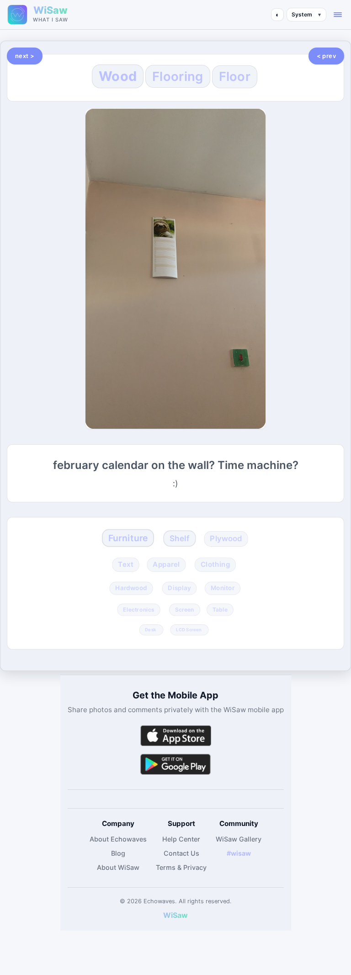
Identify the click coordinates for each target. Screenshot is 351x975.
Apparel (166, 564)
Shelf (179, 538)
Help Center (181, 839)
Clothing (215, 564)
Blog (118, 853)
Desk (150, 629)
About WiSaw (118, 867)
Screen (184, 610)
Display (179, 588)
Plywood (226, 538)
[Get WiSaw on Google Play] (175, 764)
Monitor (222, 588)
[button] (338, 15)
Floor (235, 76)
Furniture (127, 538)
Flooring (177, 76)
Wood (118, 76)
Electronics (138, 610)
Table (220, 610)
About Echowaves (118, 839)
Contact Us (181, 853)
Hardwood (131, 588)
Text (125, 564)
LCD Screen (189, 629)
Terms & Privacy (181, 867)
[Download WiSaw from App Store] (175, 736)
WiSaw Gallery (238, 839)
